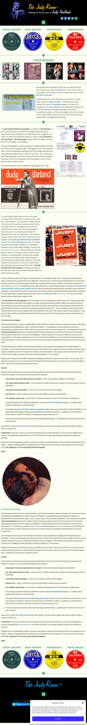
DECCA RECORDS (33, 29)
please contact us (24, 624)
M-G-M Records (47, 294)
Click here (16, 286)
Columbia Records (59, 104)
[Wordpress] (72, 18)
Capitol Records (55, 102)
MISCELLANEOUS (75, 29)
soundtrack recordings (65, 294)
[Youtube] (69, 18)
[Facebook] (62, 18)
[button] (83, 703)
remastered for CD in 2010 (10, 250)
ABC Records (32, 288)
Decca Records (46, 95)
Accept (58, 719)
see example (35, 337)
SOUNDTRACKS (54, 29)
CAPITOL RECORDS (12, 29)
